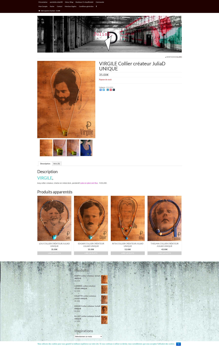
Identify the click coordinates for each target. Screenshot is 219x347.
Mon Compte (43, 6)
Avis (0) (56, 164)
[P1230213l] (73, 148)
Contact (59, 6)
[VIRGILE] (66, 99)
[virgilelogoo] (86, 148)
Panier (52, 6)
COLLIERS (178, 57)
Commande (100, 2)
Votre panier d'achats (50, 11)
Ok (178, 344)
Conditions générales (86, 6)
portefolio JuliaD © (56, 2)
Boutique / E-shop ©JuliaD (84, 2)
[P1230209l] (46, 148)
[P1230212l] (59, 148)
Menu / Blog (69, 2)
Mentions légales (70, 6)
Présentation (43, 2)
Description (45, 164)
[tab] (45, 163)
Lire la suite (54, 253)
